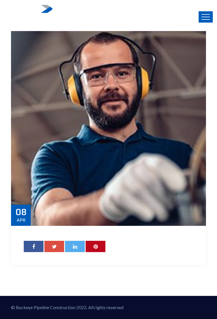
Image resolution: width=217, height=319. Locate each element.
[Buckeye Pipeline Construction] (29, 14)
